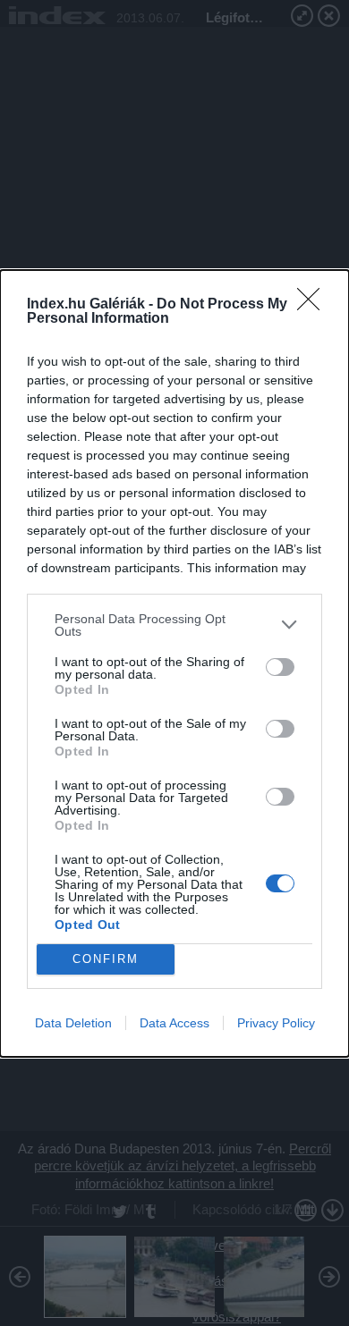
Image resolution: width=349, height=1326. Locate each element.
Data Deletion (73, 1023)
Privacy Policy (276, 1023)
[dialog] (174, 663)
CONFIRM (105, 959)
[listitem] (174, 625)
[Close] (314, 305)
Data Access (174, 1023)
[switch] (280, 667)
